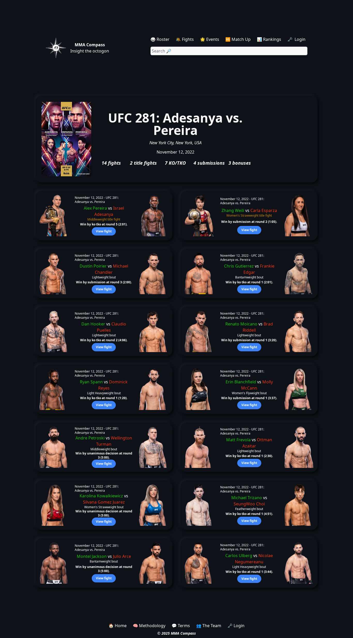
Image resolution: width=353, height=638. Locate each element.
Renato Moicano (241, 324)
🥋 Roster (160, 39)
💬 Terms (181, 625)
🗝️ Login (296, 39)
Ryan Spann (91, 382)
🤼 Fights (185, 39)
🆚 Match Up (238, 39)
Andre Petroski (90, 438)
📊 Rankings (269, 39)
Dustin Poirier (93, 266)
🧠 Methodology (149, 625)
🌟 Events (209, 39)
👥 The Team (208, 625)
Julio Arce (122, 556)
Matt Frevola (238, 440)
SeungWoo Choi (249, 504)
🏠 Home (118, 625)
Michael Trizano (246, 497)
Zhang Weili (232, 210)
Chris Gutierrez (239, 266)
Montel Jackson (92, 556)
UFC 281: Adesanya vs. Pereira (97, 199)
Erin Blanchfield (241, 382)
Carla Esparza (263, 210)
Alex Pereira (95, 208)
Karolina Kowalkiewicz (101, 496)
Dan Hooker (93, 324)
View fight (104, 231)
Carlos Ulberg (238, 555)
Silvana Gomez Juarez (104, 502)
